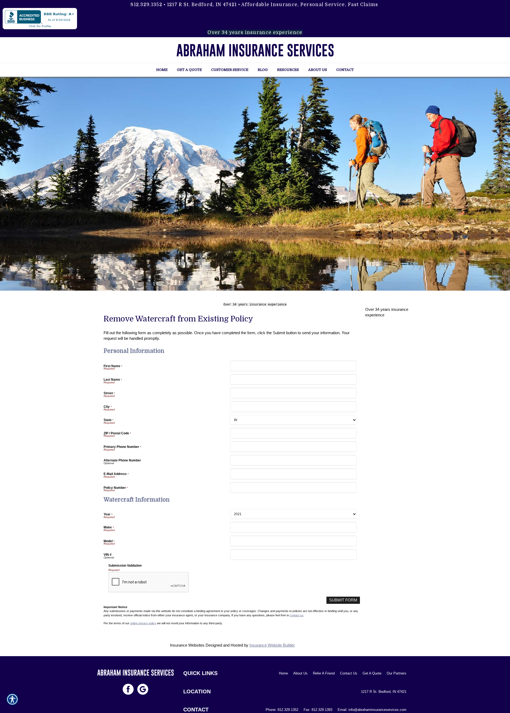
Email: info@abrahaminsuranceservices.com (372, 710)
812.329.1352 (146, 4)
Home (283, 673)
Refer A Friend (324, 673)
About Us (300, 673)
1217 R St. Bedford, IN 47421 (202, 4)
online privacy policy (143, 623)
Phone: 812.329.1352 (282, 710)
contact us (296, 615)
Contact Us (348, 673)
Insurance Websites (187, 645)
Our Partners (396, 673)
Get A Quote (372, 673)
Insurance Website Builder (272, 645)
